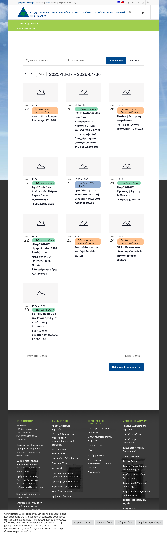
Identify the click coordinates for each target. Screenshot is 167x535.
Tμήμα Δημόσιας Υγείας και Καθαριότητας (136, 493)
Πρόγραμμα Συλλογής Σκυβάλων (98, 430)
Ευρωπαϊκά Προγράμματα (65, 486)
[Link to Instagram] (138, 2)
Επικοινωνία (94, 472)
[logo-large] (31, 12)
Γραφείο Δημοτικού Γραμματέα (132, 441)
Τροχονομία (129, 508)
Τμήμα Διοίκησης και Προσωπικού (133, 449)
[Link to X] (143, 2)
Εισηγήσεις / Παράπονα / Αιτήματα (100, 438)
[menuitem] (45, 12)
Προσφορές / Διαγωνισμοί (65, 481)
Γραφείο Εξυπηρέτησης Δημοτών (134, 427)
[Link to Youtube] (133, 2)
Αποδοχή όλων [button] (104, 522)
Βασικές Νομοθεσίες (62, 491)
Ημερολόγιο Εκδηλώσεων (65, 458)
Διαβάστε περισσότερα (149, 522)
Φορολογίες (58, 468)
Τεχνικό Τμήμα (130, 461)
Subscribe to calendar (124, 367)
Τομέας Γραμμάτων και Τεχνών (134, 501)
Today (41, 74)
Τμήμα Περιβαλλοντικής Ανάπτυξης (135, 484)
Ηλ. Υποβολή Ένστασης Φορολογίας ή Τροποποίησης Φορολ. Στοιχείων (63, 439)
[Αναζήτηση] (130, 12)
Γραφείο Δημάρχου (132, 434)
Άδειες (91, 450)
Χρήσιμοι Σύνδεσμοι (62, 496)
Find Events (116, 60)
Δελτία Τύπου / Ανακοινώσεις (59, 451)
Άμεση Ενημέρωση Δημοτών (61, 427)
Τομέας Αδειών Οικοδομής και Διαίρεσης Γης (136, 467)
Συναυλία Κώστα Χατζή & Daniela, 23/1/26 (86, 251)
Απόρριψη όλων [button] (125, 522)
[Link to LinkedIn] (148, 2)
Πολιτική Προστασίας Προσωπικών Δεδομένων (65, 474)
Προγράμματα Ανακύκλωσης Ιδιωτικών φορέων (100, 464)
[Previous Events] (25, 74)
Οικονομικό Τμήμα (132, 456)
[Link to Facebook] (128, 2)
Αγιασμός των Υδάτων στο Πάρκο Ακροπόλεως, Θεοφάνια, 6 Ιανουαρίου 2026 (44, 195)
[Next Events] (32, 74)
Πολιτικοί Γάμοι (59, 463)
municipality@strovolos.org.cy (65, 2)
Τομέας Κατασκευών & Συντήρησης (134, 476)
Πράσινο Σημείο (95, 445)
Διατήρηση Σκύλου (97, 455)
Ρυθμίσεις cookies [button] (83, 522)
